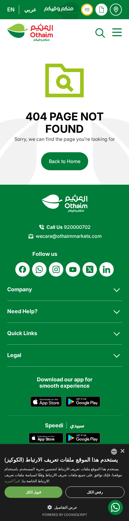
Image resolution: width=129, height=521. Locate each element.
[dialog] (64, 482)
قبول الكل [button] (33, 492)
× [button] (122, 451)
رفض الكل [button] (95, 492)
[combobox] (114, 452)
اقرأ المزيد (12, 480)
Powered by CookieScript (64, 514)
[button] (64, 507)
